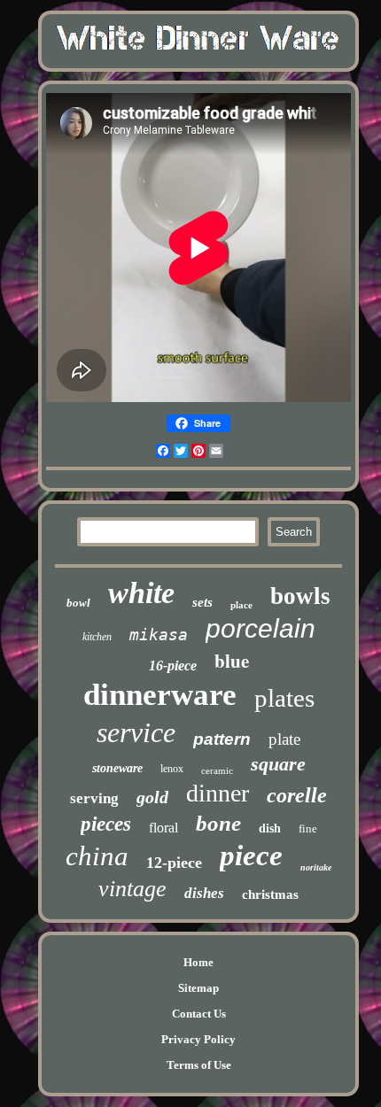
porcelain (260, 628)
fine (308, 828)
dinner (217, 793)
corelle (297, 795)
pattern (222, 739)
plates (284, 698)
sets (202, 602)
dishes (204, 893)
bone (218, 823)
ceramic (217, 770)
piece (251, 855)
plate (284, 739)
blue (231, 660)
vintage (132, 889)
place (241, 605)
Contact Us (199, 1013)
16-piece (173, 665)
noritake (315, 867)
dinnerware (160, 694)
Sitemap (198, 988)
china (97, 855)
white (141, 593)
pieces (106, 824)
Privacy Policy (198, 1039)
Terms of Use (199, 1065)
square (278, 764)
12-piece (174, 862)
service (136, 732)
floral (163, 827)
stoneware (117, 768)
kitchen (97, 637)
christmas (270, 894)
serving (94, 798)
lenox (171, 769)
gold (152, 797)
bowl (78, 602)
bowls (300, 596)
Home (198, 962)
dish (270, 828)
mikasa (158, 634)
